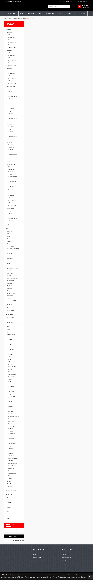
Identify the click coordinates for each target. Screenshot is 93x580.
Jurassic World (10, 266)
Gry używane (12, 37)
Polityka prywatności (66, 557)
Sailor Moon (11, 438)
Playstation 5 (10, 32)
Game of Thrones (13, 371)
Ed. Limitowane (12, 47)
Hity (7, 515)
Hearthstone (12, 386)
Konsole (13, 179)
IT (9, 389)
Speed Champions (11, 293)
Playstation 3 (10, 68)
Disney (10, 354)
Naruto (10, 413)
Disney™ (9, 251)
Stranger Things (13, 451)
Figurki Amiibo (10, 224)
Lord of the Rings (13, 399)
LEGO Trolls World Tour (12, 278)
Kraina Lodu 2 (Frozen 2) (12, 268)
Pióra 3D (9, 481)
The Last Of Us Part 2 (14, 458)
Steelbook (9, 486)
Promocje (11, 39)
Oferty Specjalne (11, 290)
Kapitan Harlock (12, 394)
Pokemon (11, 428)
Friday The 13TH (13, 366)
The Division (12, 455)
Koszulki (9, 483)
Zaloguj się (76, 1)
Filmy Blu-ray (9, 304)
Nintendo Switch (11, 164)
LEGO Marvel (10, 273)
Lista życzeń (62, 1)
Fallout (10, 359)
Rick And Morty (12, 436)
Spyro (10, 446)
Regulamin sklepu (37, 557)
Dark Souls (11, 349)
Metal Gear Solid (13, 403)
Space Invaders (12, 443)
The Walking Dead (13, 463)
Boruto (10, 339)
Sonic (10, 441)
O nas (34, 554)
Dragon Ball (11, 356)
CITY (8, 238)
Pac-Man (11, 423)
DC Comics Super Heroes (13, 248)
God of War (11, 376)
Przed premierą (12, 42)
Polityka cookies (65, 564)
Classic (9, 241)
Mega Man (11, 406)
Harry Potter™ (10, 258)
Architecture (10, 231)
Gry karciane (10, 320)
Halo (10, 381)
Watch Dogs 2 (12, 465)
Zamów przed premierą (11, 490)
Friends (9, 256)
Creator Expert (10, 246)
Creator (9, 243)
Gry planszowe (10, 317)
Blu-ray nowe (10, 307)
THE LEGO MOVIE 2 (12, 300)
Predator (11, 431)
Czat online (35, 560)
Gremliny (11, 379)
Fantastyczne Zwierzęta (14, 361)
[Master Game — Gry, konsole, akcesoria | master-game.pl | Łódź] (18, 6)
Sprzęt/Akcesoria (13, 44)
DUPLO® (9, 253)
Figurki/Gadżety (11, 334)
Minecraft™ (9, 283)
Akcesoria (13, 184)
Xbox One (9, 124)
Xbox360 (9, 507)
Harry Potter (12, 384)
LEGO (7, 228)
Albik (8, 329)
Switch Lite (13, 186)
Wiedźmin (11, 468)
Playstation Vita (11, 86)
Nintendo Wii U (10, 193)
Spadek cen (10, 536)
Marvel (10, 401)
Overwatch (11, 421)
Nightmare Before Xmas (14, 416)
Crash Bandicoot (13, 347)
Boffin (8, 332)
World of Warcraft (13, 473)
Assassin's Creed (13, 337)
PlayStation (8, 29)
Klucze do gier (9, 494)
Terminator (11, 453)
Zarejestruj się (83, 1)
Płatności (64, 560)
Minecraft (11, 408)
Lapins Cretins (12, 396)
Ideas (8, 263)
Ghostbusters (12, 374)
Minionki (11, 411)
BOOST (9, 236)
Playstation (11, 426)
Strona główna (7, 18)
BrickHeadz (9, 233)
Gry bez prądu (9, 314)
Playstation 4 (10, 50)
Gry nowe (11, 34)
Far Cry (10, 364)
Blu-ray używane (11, 310)
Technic (9, 298)
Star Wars (11, 448)
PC (8, 497)
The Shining (12, 460)
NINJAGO (9, 288)
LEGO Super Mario (11, 275)
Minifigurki (9, 285)
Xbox (7, 103)
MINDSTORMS (10, 280)
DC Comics (11, 351)
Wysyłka (35, 564)
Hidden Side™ (10, 261)
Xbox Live (9, 502)
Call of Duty (11, 342)
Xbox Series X (10, 106)
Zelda (10, 478)
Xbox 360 (9, 142)
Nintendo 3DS (10, 208)
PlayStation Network (12, 500)
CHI (10, 344)
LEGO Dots (10, 270)
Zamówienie (69, 1)
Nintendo (8, 161)
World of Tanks (12, 470)
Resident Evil (12, 433)
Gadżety (8, 326)
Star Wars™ (9, 295)
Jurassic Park (12, 391)
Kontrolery (13, 181)
